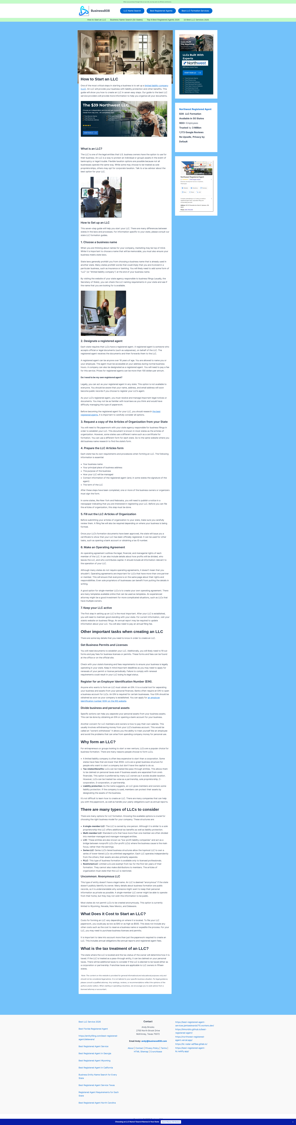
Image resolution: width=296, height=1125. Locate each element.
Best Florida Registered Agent (93, 1029)
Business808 (100, 10)
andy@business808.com (154, 1041)
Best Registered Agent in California (96, 1067)
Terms (164, 1048)
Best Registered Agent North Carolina (97, 1103)
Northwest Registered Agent (195, 109)
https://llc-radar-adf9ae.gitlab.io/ (191, 1044)
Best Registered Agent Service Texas (97, 1085)
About (131, 1048)
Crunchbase (156, 1051)
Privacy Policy (152, 1048)
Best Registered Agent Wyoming (94, 1060)
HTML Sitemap (141, 1051)
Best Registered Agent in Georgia (95, 1053)
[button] (132, 11)
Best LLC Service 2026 (90, 1022)
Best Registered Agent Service (93, 1046)
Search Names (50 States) (171, 1122)
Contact (139, 1048)
